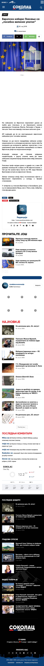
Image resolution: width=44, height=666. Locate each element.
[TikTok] (27, 653)
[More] (39, 37)
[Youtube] (33, 225)
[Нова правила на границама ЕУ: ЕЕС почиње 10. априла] (8, 264)
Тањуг (10, 197)
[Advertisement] (22, 98)
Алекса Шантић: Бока (25, 377)
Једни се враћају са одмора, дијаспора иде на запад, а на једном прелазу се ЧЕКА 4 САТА (28, 392)
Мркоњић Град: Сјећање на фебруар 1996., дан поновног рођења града (28, 544)
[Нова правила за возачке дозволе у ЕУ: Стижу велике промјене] (8, 253)
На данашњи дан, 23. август (27, 415)
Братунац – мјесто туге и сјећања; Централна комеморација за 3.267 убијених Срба (28, 556)
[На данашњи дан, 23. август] (8, 418)
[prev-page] (3, 271)
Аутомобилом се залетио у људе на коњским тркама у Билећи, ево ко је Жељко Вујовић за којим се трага (27, 405)
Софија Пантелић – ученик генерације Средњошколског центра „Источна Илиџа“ (28, 567)
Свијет (5, 14)
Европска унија (14, 200)
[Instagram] (14, 225)
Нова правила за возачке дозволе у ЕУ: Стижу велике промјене (26, 251)
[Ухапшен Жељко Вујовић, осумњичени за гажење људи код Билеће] (8, 343)
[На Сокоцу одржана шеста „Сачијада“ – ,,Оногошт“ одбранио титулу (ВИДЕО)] (8, 587)
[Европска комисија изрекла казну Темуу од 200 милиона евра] (8, 242)
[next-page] (6, 271)
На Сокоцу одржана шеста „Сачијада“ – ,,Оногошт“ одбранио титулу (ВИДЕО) (28, 585)
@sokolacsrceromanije (16, 284)
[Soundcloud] (23, 225)
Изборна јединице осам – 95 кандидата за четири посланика (27, 353)
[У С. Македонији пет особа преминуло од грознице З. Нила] (8, 368)
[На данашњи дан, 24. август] (8, 330)
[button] (42, 2)
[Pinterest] (20, 225)
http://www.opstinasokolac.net (22, 220)
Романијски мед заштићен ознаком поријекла (24, 449)
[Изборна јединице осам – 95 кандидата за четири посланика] (8, 355)
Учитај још (21, 427)
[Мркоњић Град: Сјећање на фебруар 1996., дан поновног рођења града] (8, 547)
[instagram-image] (8, 296)
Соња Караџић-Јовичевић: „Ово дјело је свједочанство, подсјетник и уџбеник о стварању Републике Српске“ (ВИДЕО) (29, 597)
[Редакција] (22, 210)
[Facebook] (11, 225)
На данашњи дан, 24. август (27, 326)
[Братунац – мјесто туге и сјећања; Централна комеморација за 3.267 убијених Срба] (8, 558)
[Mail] (17, 225)
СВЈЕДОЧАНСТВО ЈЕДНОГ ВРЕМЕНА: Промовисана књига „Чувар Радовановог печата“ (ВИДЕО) (28, 607)
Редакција (22, 217)
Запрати (37, 285)
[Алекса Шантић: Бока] (8, 380)
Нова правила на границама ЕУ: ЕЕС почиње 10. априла (28, 261)
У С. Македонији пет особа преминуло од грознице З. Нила (29, 365)
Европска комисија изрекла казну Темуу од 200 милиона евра (29, 239)
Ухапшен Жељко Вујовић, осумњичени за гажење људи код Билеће (28, 341)
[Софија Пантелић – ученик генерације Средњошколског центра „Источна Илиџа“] (8, 569)
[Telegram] (26, 225)
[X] (29, 225)
